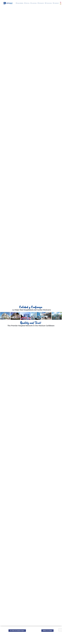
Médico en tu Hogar (47, 630)
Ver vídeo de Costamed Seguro (17, 630)
